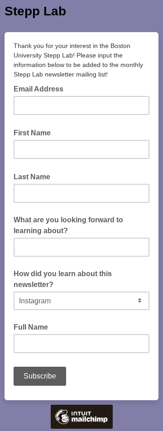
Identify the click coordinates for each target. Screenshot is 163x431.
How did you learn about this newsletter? (63, 279)
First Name (35, 132)
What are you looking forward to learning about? (68, 225)
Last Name (35, 176)
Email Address (41, 88)
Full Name (31, 327)
